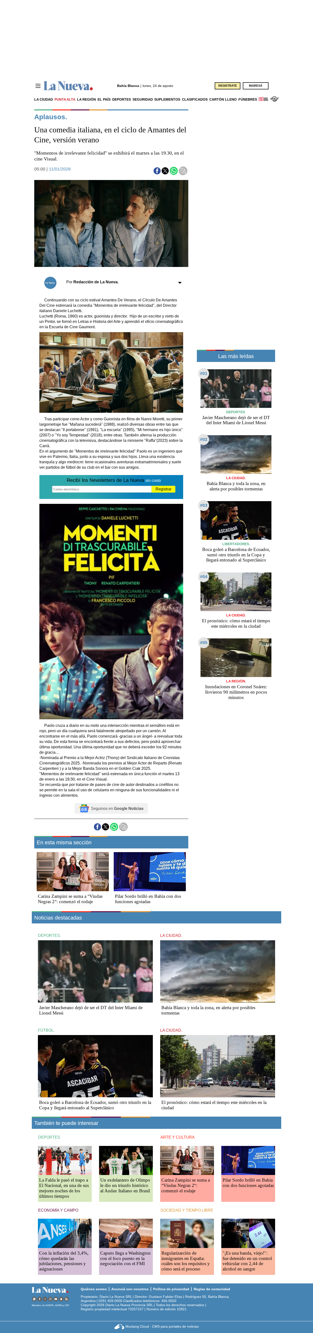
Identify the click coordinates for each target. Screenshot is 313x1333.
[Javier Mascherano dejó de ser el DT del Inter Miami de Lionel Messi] (236, 388)
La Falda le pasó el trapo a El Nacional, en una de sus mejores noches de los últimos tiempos (64, 1188)
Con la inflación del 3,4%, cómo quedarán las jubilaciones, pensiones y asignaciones (64, 1261)
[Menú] (38, 86)
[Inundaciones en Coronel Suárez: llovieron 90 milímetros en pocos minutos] (236, 657)
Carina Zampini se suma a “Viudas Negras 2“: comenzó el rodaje (70, 899)
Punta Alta (65, 99)
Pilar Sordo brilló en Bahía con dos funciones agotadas (148, 899)
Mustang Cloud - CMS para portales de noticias (162, 1326)
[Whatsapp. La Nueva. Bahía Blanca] (34, 1299)
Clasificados (195, 99)
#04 (203, 576)
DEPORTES (49, 1137)
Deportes (121, 99)
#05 (203, 642)
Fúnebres (247, 99)
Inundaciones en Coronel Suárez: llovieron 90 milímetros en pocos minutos (236, 692)
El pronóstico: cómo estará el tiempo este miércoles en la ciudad (236, 623)
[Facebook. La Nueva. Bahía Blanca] (39, 1299)
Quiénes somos (94, 1289)
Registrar (163, 489)
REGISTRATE (227, 85)
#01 (203, 373)
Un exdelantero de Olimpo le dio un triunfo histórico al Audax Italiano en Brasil (125, 1185)
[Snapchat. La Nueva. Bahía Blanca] (61, 1299)
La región (86, 99)
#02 (203, 439)
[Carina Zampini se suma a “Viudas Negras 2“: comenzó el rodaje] (73, 871)
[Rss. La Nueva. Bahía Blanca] (66, 1299)
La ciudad (43, 99)
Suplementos (167, 99)
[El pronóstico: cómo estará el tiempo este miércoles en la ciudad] (236, 591)
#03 (203, 505)
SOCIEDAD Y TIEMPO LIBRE (186, 1210)
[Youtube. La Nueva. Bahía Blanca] (56, 1299)
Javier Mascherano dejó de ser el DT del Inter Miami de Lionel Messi (236, 420)
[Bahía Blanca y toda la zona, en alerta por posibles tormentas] (236, 454)
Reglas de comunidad (212, 1289)
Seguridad (143, 99)
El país (104, 99)
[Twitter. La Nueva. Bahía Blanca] (45, 1299)
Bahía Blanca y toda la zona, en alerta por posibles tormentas (236, 486)
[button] (157, 170)
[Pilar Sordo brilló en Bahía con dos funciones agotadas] (150, 871)
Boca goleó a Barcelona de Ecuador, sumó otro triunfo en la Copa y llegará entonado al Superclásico (236, 555)
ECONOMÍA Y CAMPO (58, 1210)
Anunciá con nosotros (130, 1289)
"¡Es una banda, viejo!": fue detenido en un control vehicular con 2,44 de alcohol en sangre (247, 1261)
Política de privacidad (171, 1289)
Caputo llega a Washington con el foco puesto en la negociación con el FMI (125, 1258)
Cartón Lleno (223, 99)
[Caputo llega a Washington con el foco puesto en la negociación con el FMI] (126, 1233)
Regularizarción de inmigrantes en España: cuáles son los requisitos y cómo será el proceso (185, 1261)
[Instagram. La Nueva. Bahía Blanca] (50, 1299)
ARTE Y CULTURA (177, 1137)
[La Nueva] (68, 85)
